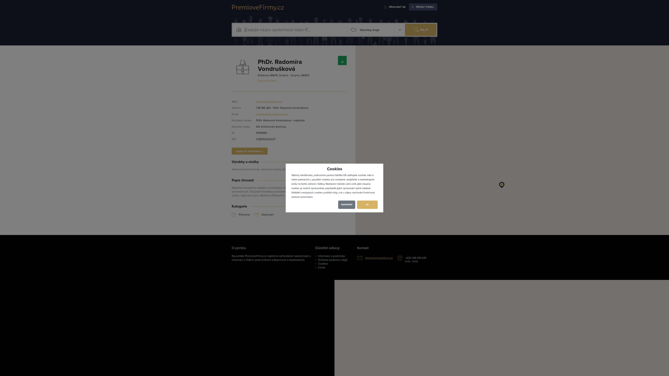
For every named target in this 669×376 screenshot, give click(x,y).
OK (367, 204)
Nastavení (346, 204)
